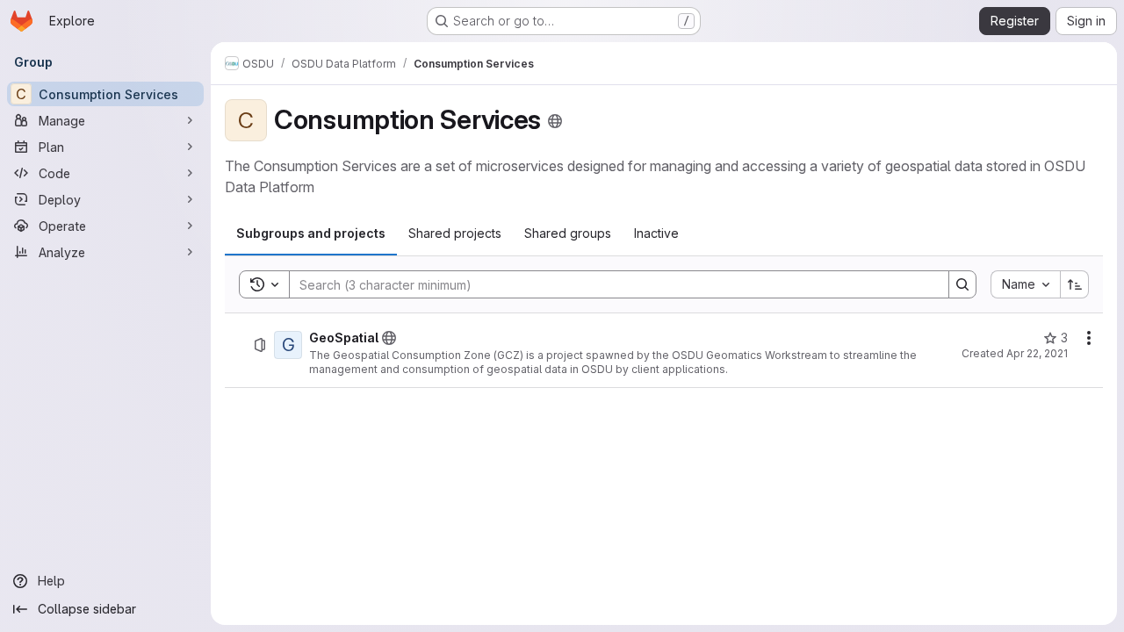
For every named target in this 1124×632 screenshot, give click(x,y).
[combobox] (1025, 284)
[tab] (311, 233)
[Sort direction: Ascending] (1075, 284)
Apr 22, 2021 (1037, 353)
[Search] (962, 284)
